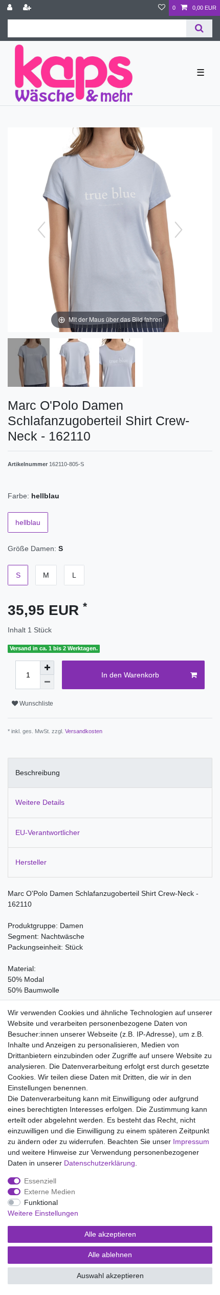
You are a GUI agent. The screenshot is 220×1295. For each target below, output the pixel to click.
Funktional (41, 1202)
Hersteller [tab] (31, 862)
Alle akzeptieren (110, 1234)
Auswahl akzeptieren (110, 1275)
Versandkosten (83, 731)
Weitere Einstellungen (43, 1213)
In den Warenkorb (130, 675)
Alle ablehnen (110, 1254)
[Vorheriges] (41, 229)
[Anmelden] (11, 8)
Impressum (191, 1141)
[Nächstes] (178, 229)
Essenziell (40, 1181)
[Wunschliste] (162, 8)
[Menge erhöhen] (47, 668)
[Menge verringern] (47, 682)
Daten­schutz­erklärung (99, 1163)
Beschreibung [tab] (37, 773)
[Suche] (199, 28)
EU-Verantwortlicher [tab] (47, 832)
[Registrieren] (28, 8)
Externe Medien (49, 1192)
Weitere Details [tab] (39, 802)
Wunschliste (35, 703)
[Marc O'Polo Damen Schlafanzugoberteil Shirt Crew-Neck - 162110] (33, 363)
